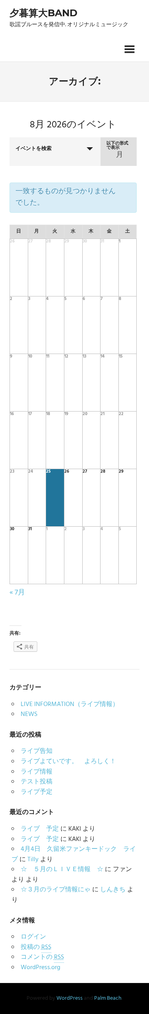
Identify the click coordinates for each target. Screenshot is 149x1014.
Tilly (33, 859)
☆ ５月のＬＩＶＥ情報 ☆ (62, 869)
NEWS (29, 714)
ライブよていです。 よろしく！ (68, 761)
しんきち (113, 890)
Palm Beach (108, 998)
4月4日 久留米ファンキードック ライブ (74, 854)
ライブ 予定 (40, 829)
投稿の (36, 947)
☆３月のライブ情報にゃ (56, 890)
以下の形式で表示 (117, 145)
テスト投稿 (36, 782)
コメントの (42, 957)
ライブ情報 (36, 772)
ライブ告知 (36, 751)
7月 (17, 592)
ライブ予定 (36, 792)
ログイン (33, 937)
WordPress (69, 998)
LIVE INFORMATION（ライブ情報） (70, 704)
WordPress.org (40, 967)
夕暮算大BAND (43, 13)
